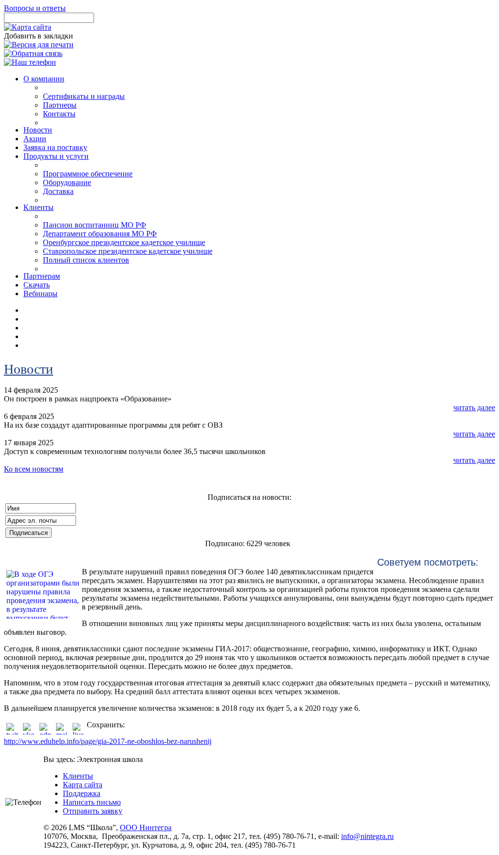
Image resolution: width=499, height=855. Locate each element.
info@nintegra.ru (367, 836)
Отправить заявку (92, 811)
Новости (28, 369)
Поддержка (81, 793)
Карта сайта (82, 784)
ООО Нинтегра (146, 827)
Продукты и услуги (56, 156)
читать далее (474, 407)
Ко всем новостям (33, 469)
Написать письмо (92, 802)
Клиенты (78, 776)
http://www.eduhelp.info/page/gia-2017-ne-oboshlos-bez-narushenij (107, 741)
